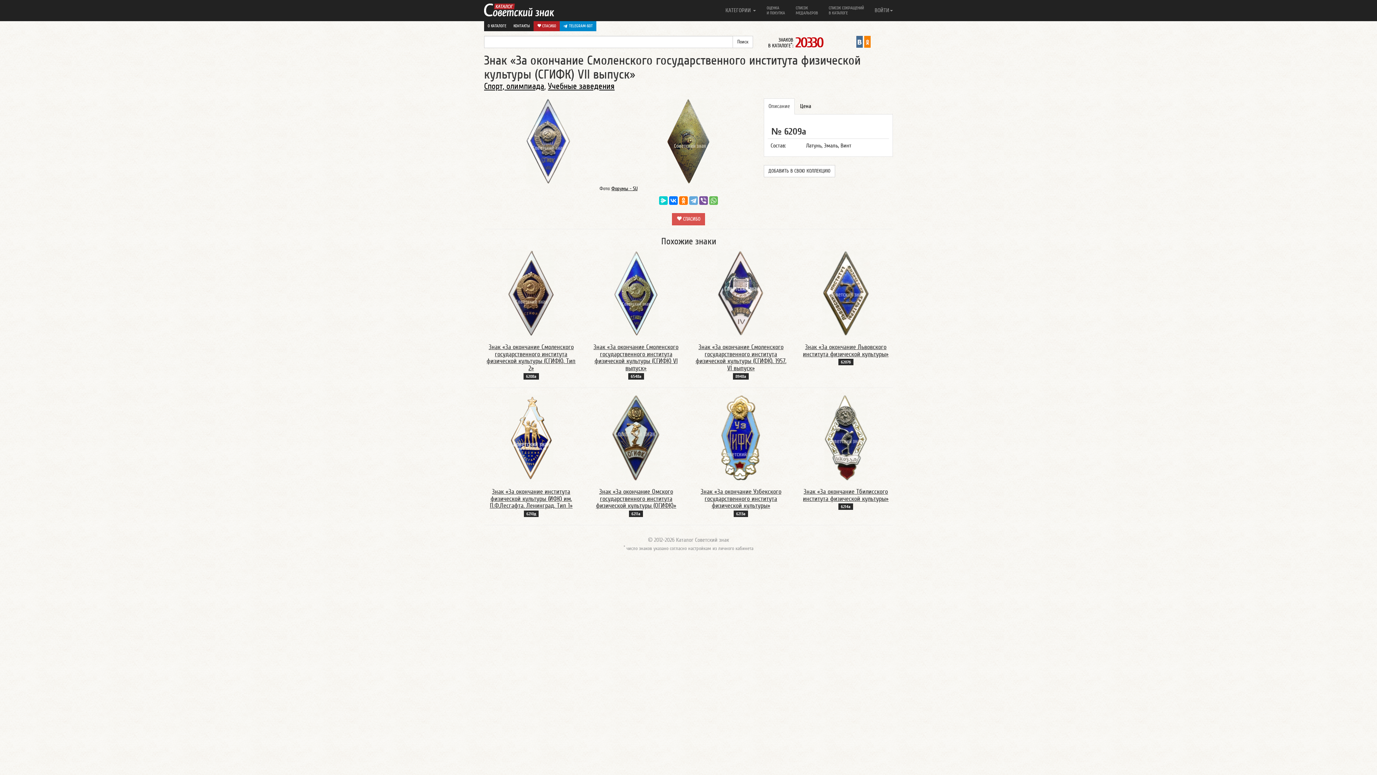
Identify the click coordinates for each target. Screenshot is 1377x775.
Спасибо (548, 26)
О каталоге (497, 26)
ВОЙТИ (882, 10)
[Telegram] (693, 200)
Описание (779, 106)
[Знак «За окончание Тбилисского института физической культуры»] (845, 438)
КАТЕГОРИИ (738, 10)
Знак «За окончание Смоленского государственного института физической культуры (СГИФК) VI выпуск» (635, 357)
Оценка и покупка (776, 10)
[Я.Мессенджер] (663, 200)
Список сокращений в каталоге (846, 10)
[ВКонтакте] (673, 200)
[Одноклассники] (683, 200)
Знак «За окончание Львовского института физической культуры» (846, 350)
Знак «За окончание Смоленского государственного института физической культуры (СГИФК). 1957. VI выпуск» (741, 357)
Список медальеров (807, 10)
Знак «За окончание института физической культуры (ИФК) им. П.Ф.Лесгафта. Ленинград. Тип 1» (531, 499)
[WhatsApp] (713, 200)
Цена (805, 106)
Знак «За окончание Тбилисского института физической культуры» (846, 495)
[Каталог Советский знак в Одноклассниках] (867, 41)
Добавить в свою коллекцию (799, 171)
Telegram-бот (581, 26)
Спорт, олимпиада (514, 86)
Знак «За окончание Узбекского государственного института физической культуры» (741, 499)
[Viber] (703, 200)
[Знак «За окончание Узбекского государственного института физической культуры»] (740, 438)
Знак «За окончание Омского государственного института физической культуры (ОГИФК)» (636, 499)
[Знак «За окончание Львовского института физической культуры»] (846, 293)
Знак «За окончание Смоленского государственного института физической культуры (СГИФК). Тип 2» (531, 357)
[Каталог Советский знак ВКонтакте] (859, 41)
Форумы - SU (624, 189)
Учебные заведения (581, 86)
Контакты (522, 26)
